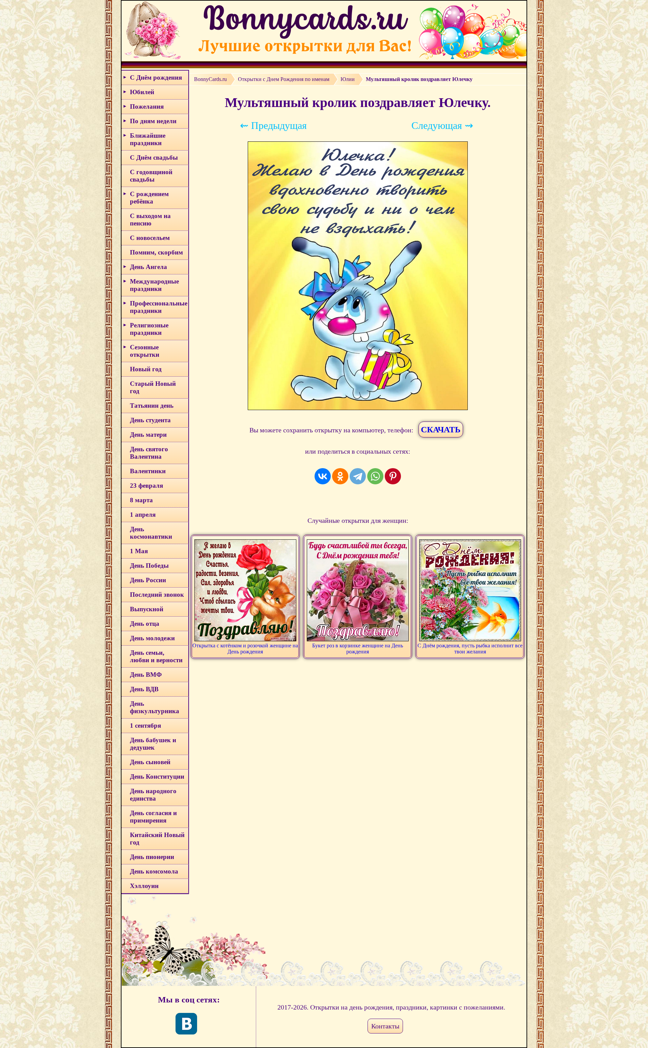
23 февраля (146, 485)
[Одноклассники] (340, 476)
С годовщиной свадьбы (151, 175)
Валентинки (148, 471)
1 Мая (139, 551)
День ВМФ (146, 674)
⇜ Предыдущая (273, 125)
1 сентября (145, 725)
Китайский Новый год (157, 838)
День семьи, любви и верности (156, 656)
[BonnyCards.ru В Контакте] (186, 1023)
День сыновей (150, 761)
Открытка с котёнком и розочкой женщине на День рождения (245, 648)
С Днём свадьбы (154, 157)
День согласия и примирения (153, 816)
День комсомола (154, 871)
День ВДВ (144, 689)
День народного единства (153, 794)
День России (148, 580)
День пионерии (152, 856)
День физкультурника (154, 707)
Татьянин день (151, 405)
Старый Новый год (153, 387)
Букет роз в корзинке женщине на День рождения (357, 648)
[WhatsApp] (375, 476)
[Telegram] (358, 476)
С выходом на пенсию (150, 219)
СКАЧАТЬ (441, 429)
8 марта (141, 500)
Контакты (385, 1026)
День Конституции (157, 776)
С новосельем (150, 237)
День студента (150, 420)
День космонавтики (151, 533)
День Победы (149, 565)
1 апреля (143, 514)
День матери (148, 434)
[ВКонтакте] (323, 476)
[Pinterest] (393, 476)
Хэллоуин (144, 885)
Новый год (146, 369)
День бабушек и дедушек (153, 743)
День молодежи (152, 638)
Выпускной (146, 609)
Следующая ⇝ (442, 125)
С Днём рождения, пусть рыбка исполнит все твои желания (469, 648)
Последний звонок (157, 594)
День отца (144, 623)
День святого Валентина (149, 453)
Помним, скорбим (156, 252)
